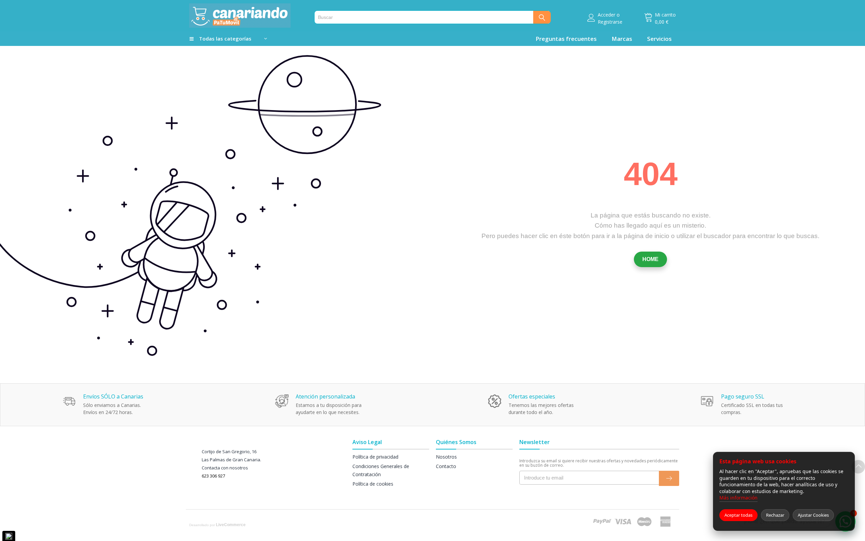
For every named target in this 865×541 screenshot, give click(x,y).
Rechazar (775, 515)
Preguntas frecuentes (566, 39)
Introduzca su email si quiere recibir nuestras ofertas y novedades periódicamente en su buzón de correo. (598, 463)
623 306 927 (213, 476)
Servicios (659, 39)
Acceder (606, 14)
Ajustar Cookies (813, 515)
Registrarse (610, 22)
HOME (650, 259)
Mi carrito (665, 14)
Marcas (622, 39)
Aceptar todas (738, 515)
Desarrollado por (217, 524)
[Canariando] (247, 15)
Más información (738, 497)
